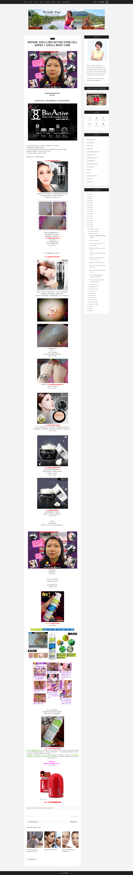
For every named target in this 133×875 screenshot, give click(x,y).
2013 (89, 222)
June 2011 (91, 293)
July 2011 (91, 291)
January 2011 (92, 304)
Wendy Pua (48, 48)
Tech (88, 170)
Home (25, 1)
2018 (89, 211)
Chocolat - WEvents (93, 284)
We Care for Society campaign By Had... (31, 850)
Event (36, 1)
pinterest (97, 126)
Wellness (89, 182)
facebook (90, 120)
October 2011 (92, 233)
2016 (89, 216)
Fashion (48, 1)
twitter (96, 120)
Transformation (91, 176)
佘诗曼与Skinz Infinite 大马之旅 (96, 262)
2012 (89, 224)
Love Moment (90, 160)
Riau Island (89, 167)
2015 (89, 218)
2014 (89, 220)
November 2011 (93, 231)
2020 (89, 207)
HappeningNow (90, 157)
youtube (103, 126)
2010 (89, 306)
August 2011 (92, 289)
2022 (89, 203)
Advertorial (90, 142)
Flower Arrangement (92, 151)
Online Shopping (91, 164)
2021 (89, 205)
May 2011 (91, 295)
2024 (89, 198)
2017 (89, 214)
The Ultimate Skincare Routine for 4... (68, 850)
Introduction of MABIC (94, 240)
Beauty (42, 1)
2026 (89, 194)
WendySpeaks (66, 1)
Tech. (88, 173)
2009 (89, 308)
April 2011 (91, 297)
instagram (103, 120)
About (31, 1)
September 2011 (93, 286)
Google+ (90, 126)
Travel (53, 1)
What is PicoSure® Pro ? (51, 849)
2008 (89, 310)
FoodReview (90, 154)
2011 (89, 227)
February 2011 (92, 302)
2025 (89, 196)
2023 (89, 200)
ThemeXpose (70, 873)
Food (59, 1)
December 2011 (93, 229)
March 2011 (92, 299)
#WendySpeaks (90, 139)
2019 (89, 209)
